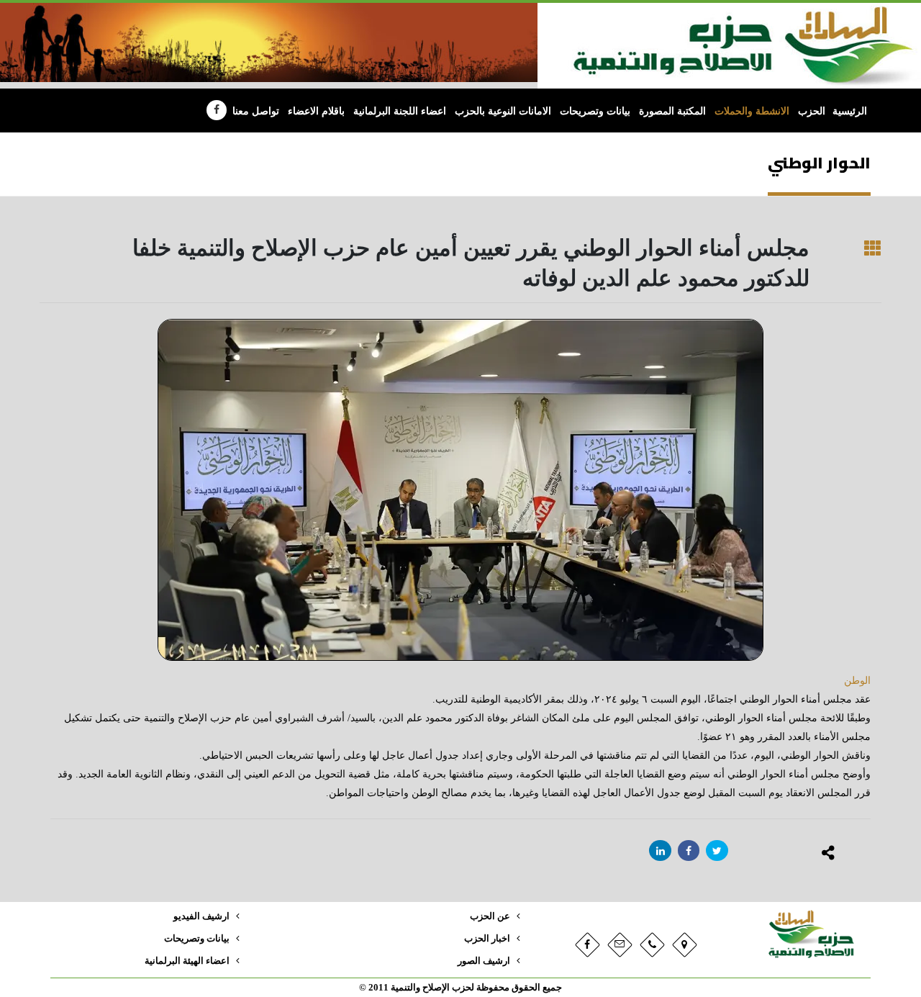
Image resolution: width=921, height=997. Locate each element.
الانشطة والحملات (751, 111)
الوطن (857, 680)
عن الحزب (490, 916)
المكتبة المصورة (672, 111)
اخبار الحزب (487, 939)
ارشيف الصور (484, 961)
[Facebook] (217, 110)
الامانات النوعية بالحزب (503, 111)
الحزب (811, 111)
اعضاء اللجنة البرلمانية (399, 111)
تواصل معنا (255, 111)
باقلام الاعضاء (316, 111)
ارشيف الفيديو (201, 916)
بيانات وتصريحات (595, 111)
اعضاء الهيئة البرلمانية (187, 961)
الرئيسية (849, 111)
